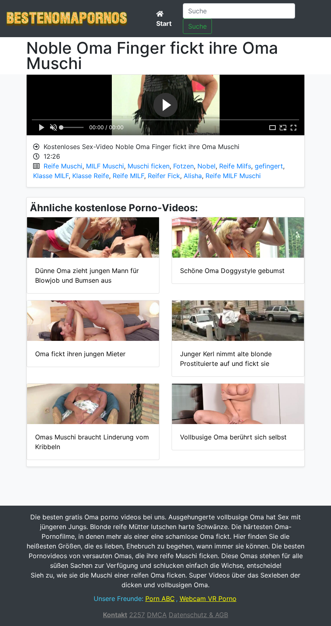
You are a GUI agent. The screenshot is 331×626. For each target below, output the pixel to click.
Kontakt (115, 615)
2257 (137, 615)
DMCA (157, 615)
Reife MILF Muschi (233, 176)
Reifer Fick (164, 176)
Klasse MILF (51, 176)
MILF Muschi (105, 166)
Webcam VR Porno (208, 598)
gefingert (269, 166)
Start (164, 23)
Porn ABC (160, 598)
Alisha (193, 176)
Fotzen (183, 166)
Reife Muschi (63, 166)
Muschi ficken (149, 166)
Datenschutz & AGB (198, 615)
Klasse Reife (90, 176)
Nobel (206, 166)
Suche (197, 26)
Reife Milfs (235, 166)
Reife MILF (128, 176)
